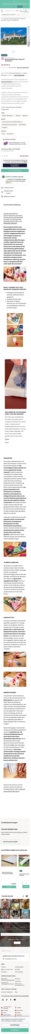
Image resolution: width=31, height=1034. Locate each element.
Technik (3, 967)
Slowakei (5, 1010)
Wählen (10, 886)
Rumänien (20, 1010)
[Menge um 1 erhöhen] (7, 156)
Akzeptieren (15, 1030)
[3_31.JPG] (15, 347)
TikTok (7, 439)
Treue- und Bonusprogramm (19, 984)
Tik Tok (23, 896)
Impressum (18, 981)
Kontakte (17, 979)
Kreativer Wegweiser (6, 992)
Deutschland (6, 1015)
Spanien (19, 1015)
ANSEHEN (20, 6)
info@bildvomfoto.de (11, 959)
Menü (2, 11)
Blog (16, 992)
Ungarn (19, 1007)
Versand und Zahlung (8, 151)
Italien (19, 1012)
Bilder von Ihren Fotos (7, 969)
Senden (17, 943)
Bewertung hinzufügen (10, 842)
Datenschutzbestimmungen (17, 939)
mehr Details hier (19, 75)
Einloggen (17, 10)
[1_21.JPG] (15, 335)
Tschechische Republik (7, 1007)
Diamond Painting (6, 82)
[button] (14, 51)
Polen (4, 1012)
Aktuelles (17, 969)
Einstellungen (15, 1025)
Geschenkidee (19, 972)
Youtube (26, 896)
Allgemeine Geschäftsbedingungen (7, 979)
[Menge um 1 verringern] (2, 156)
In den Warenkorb (16, 170)
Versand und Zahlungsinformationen (7, 983)
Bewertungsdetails (23, 67)
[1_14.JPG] (15, 324)
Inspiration (4, 972)
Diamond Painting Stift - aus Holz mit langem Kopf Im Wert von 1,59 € (17, 143)
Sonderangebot (19, 967)
